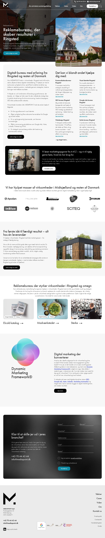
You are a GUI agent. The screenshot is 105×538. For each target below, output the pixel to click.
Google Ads (58, 381)
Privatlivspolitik (98, 516)
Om (81, 6)
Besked (60, 451)
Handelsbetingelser (96, 523)
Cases (66, 6)
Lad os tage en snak (11, 53)
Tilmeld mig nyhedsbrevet (69, 463)
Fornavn (60, 424)
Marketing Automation (81, 381)
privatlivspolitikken (76, 458)
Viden (74, 6)
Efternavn (83, 424)
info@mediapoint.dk (94, 1)
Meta (65, 381)
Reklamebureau (8, 25)
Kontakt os (92, 6)
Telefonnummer (62, 438)
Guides (100, 526)
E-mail (60, 445)
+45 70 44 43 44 (81, 1)
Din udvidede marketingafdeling (40, 6)
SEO (87, 379)
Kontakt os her (49, 169)
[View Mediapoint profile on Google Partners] (41, 525)
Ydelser (57, 6)
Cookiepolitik (98, 519)
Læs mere (60, 391)
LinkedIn (70, 381)
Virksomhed (61, 431)
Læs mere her (59, 96)
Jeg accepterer (71, 458)
